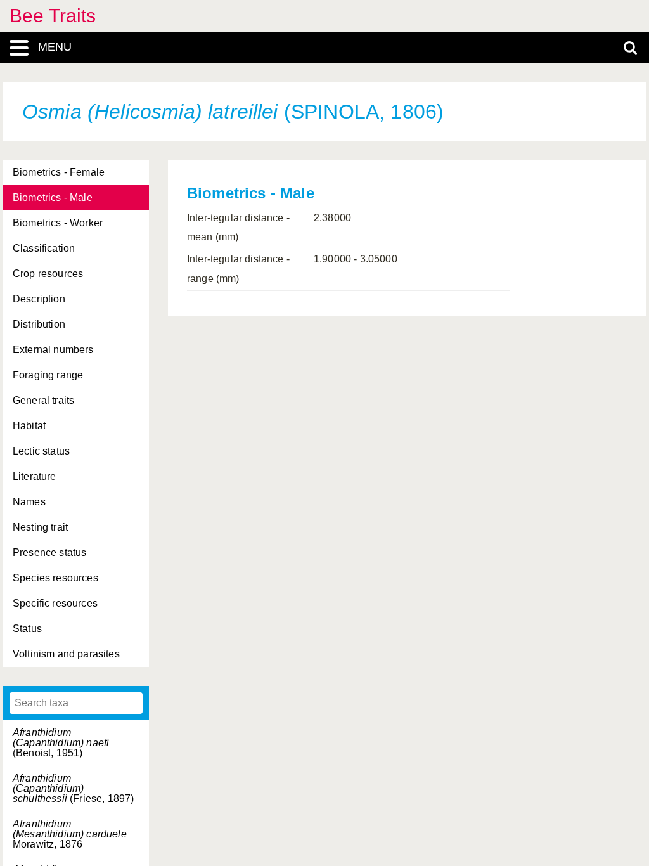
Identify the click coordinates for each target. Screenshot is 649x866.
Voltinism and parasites (66, 654)
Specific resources (55, 603)
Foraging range (48, 375)
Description (39, 299)
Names (29, 501)
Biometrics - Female (59, 172)
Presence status (49, 552)
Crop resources (48, 273)
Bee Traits (53, 15)
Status (27, 628)
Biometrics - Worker (58, 222)
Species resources (55, 577)
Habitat (29, 425)
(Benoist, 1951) (61, 742)
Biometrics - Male (53, 197)
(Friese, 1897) (73, 788)
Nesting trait (40, 527)
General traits (43, 400)
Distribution (39, 324)
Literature (34, 476)
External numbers (53, 349)
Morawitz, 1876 (70, 834)
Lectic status (41, 451)
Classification (44, 248)
